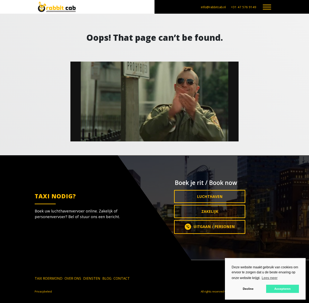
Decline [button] (248, 288)
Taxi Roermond (48, 278)
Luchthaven (210, 196)
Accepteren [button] (282, 288)
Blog (106, 278)
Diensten (91, 278)
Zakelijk (209, 211)
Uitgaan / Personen (214, 226)
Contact (122, 278)
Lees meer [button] (269, 278)
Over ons (73, 278)
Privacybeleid (43, 291)
